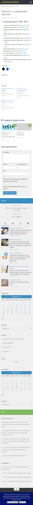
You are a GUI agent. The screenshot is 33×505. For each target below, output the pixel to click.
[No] (31, 499)
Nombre (5, 164)
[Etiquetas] (28, 223)
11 (8, 308)
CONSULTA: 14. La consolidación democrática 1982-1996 (8, 135)
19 (12, 310)
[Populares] (12, 223)
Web (4, 170)
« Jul (2, 318)
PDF (25, 25)
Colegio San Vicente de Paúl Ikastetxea (13, 339)
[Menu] (31, 2)
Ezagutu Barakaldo (8, 343)
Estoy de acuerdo (13, 502)
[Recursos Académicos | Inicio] (13, 2)
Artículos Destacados (15, 228)
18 (8, 310)
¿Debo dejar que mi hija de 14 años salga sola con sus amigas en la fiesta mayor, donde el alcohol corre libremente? (15, 441)
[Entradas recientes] (5, 223)
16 (29, 308)
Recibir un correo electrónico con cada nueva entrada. (14, 187)
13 (16, 308)
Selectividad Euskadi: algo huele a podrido (19, 473)
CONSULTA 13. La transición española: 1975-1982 (22, 90)
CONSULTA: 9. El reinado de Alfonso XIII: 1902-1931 (7, 102)
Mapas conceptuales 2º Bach (10, 6)
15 (25, 308)
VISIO (28, 25)
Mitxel (5, 18)
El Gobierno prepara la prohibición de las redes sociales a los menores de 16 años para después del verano (21, 232)
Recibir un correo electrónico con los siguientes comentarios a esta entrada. (15, 180)
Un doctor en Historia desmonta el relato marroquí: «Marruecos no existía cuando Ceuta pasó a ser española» (20, 272)
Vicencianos (6, 351)
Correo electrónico (22, 164)
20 (16, 310)
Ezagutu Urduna (7, 347)
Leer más (22, 502)
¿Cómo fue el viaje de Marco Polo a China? (14, 455)
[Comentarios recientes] (20, 223)
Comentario (6, 152)
